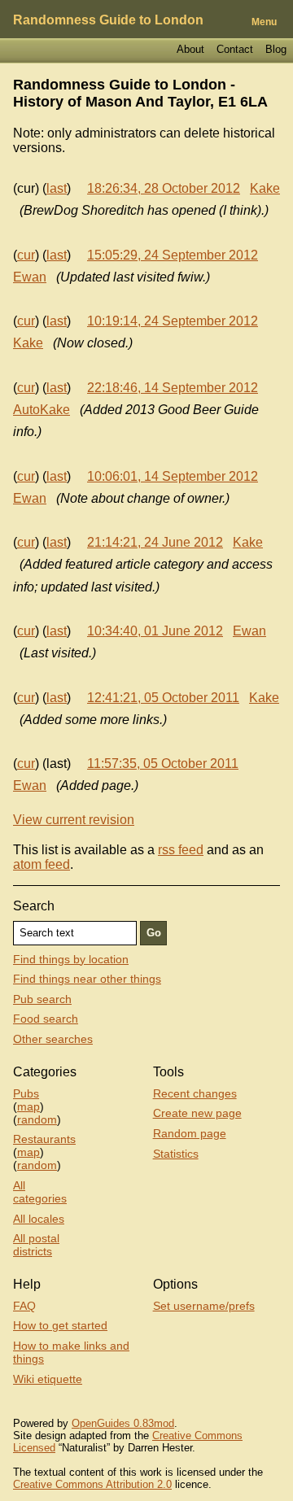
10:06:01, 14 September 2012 (172, 476)
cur (26, 255)
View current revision (73, 820)
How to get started (60, 1325)
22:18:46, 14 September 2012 (172, 388)
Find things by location (71, 959)
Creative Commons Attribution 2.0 (92, 1484)
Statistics (176, 1153)
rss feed (180, 850)
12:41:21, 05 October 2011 (163, 698)
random (37, 1119)
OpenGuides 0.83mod (123, 1423)
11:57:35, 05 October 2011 (162, 763)
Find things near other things (87, 978)
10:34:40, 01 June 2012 (155, 631)
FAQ (24, 1305)
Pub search (42, 999)
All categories (40, 1192)
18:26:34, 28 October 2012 (163, 188)
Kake (265, 188)
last (56, 188)
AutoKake (41, 410)
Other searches (53, 1038)
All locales (38, 1218)
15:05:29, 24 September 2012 (172, 255)
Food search (45, 1018)
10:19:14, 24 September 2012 (172, 321)
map (28, 1106)
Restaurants (44, 1138)
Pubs (26, 1093)
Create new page (197, 1112)
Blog (275, 49)
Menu (264, 22)
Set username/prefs (204, 1305)
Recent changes (195, 1093)
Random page (189, 1133)
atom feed (41, 864)
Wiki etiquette (47, 1378)
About (190, 49)
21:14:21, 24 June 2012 (155, 542)
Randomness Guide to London (108, 20)
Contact (234, 49)
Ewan (29, 277)
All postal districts (36, 1245)
